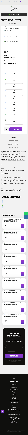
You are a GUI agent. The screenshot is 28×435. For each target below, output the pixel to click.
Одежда (14, 407)
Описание (13, 138)
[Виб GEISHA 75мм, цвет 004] (15, 27)
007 (14, 104)
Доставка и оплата (13, 144)
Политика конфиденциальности (13, 432)
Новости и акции (14, 386)
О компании (14, 384)
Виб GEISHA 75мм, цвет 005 (10, 257)
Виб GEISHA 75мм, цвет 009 (10, 304)
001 (14, 75)
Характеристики (13, 141)
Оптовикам (14, 387)
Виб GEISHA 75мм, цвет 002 (10, 233)
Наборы (14, 405)
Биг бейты (14, 404)
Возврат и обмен (13, 147)
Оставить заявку (13, 356)
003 (14, 86)
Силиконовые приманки (14, 400)
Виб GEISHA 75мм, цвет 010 (10, 316)
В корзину (17, 129)
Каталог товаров (15, 14)
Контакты (14, 394)
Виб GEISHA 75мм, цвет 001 (10, 221)
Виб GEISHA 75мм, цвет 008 (10, 293)
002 (14, 81)
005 (14, 92)
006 (14, 98)
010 (14, 121)
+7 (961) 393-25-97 (15, 410)
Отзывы (14, 392)
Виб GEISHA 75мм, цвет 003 (10, 245)
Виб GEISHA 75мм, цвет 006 (10, 269)
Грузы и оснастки (14, 402)
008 (14, 110)
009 (14, 116)
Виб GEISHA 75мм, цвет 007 (10, 281)
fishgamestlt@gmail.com (14, 414)
